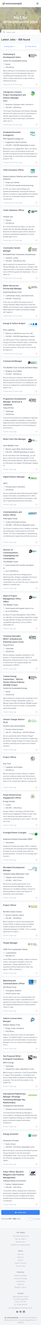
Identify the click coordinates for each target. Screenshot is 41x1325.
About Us (20, 1254)
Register (17, 1287)
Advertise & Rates (20, 1275)
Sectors (20, 1260)
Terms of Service (20, 1263)
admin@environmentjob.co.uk (21, 1308)
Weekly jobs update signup (20, 1245)
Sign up (17, 1239)
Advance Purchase (20, 1278)
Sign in (24, 1239)
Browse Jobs (20, 1242)
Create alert (21, 1212)
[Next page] (31, 1219)
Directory (20, 1257)
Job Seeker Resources (21, 1236)
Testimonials (20, 1281)
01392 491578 (21, 1304)
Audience (20, 1284)
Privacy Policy (20, 1266)
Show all (37, 1219)
